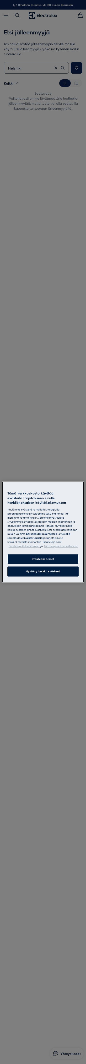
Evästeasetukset (43, 559)
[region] (43, 531)
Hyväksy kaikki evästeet (43, 571)
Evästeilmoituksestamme (24, 546)
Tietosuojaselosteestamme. (61, 546)
